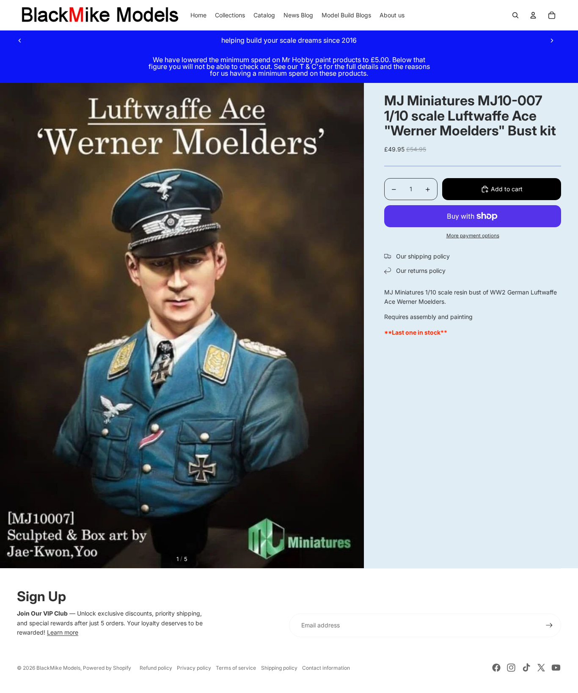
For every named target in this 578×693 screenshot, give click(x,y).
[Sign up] (549, 625)
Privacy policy (194, 668)
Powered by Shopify (107, 668)
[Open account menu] (533, 15)
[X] (541, 668)
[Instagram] (511, 668)
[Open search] (515, 15)
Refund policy (156, 668)
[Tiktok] (526, 668)
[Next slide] (551, 40)
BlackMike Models (58, 668)
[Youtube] (556, 668)
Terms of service (236, 668)
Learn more (62, 632)
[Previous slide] (20, 40)
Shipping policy (279, 668)
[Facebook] (496, 668)
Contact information (326, 668)
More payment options (472, 236)
